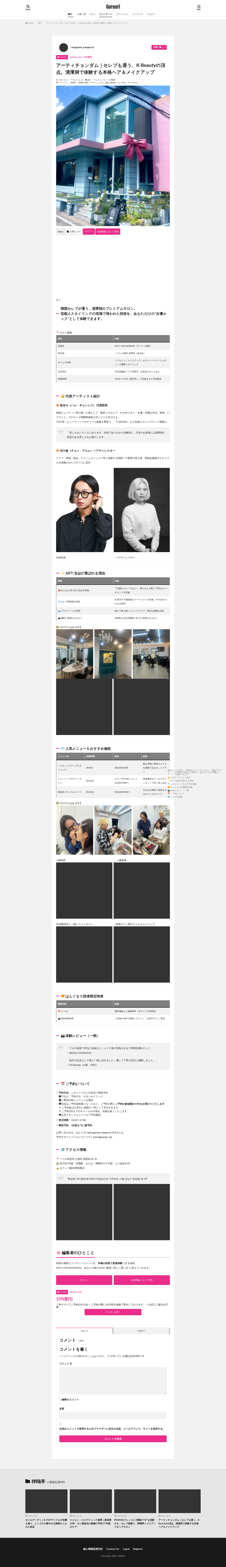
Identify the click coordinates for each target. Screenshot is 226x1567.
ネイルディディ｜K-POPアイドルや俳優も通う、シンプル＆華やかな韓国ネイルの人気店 (46, 1523)
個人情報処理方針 (93, 1548)
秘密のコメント (70, 1399)
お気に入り (75, 231)
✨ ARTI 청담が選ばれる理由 (181, 780)
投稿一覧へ (158, 47)
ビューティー (105, 14)
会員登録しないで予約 (108, 231)
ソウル (94, 80)
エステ (101, 82)
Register (138, 1548)
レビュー (141, 1331)
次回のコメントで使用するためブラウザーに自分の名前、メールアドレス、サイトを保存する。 (112, 1428)
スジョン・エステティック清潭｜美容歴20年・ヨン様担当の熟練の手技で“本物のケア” (90, 1523)
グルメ (92, 14)
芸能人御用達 (110, 82)
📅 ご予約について (176, 793)
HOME (31, 23)
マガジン (151, 14)
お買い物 (81, 14)
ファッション (122, 14)
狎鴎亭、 (74, 82)
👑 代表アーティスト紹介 (179, 777)
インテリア (137, 14)
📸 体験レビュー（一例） (179, 790)
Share (60, 231)
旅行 (70, 14)
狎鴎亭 (112, 80)
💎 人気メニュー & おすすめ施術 (182, 784)
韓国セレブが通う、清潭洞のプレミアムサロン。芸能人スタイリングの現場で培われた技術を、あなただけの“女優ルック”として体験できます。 (195, 772)
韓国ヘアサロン (91, 82)
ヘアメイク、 (63, 82)
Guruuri (113, 7)
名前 (61, 1408)
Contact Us (112, 1548)
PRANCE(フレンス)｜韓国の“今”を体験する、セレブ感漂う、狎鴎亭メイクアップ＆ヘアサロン (135, 1523)
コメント (84, 1331)
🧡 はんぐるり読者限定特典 (180, 787)
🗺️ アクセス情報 (175, 797)
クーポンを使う (113, 1312)
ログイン (89, 231)
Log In (126, 1548)
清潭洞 (81, 82)
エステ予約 (121, 82)
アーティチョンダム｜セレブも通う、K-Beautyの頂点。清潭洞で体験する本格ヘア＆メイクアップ (87, 23)
